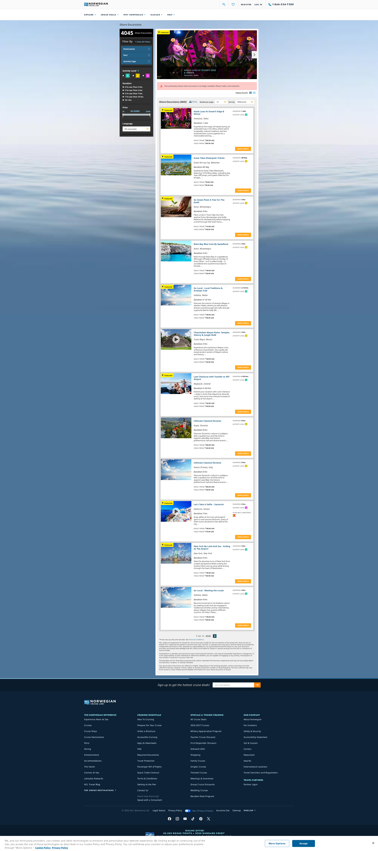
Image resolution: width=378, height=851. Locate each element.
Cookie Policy (43, 847)
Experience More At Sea (96, 719)
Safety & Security (252, 731)
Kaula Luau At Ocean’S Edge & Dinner (200, 71)
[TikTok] (193, 818)
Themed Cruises (198, 772)
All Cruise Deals (198, 719)
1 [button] (246, 115)
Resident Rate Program (202, 796)
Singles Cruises (198, 766)
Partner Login (251, 784)
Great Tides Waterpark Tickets (209, 158)
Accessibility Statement (255, 737)
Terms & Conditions (196, 639)
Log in (258, 4)
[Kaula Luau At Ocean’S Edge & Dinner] (207, 54)
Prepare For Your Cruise (149, 725)
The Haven (89, 766)
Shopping (195, 754)
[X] (208, 818)
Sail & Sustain (251, 743)
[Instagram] (177, 818)
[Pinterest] (200, 818)
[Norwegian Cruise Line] (96, 4)
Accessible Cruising (147, 737)
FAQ (139, 749)
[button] (138, 71)
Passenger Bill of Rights (149, 766)
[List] (254, 93)
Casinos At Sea (91, 772)
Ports (86, 743)
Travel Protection (145, 760)
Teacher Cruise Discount (202, 737)
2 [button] (246, 161)
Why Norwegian (133, 15)
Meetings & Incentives (201, 778)
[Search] (224, 4)
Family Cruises (197, 760)
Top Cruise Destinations (99, 790)
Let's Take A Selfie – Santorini (209, 504)
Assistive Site (223, 810)
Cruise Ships (90, 731)
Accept (303, 843)
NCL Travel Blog (92, 784)
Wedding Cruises (199, 790)
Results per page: (207, 102)
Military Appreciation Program (205, 731)
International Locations (255, 766)
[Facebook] (169, 818)
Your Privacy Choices (202, 810)
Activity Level (130, 71)
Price (125, 107)
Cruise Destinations (94, 737)
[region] (189, 843)
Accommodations (93, 760)
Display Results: (242, 93)
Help (169, 15)
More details (243, 149)
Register (246, 4)
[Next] (214, 636)
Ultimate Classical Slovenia (207, 420)
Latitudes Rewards (93, 778)
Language (128, 123)
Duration (127, 83)
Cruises (88, 725)
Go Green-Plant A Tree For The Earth (209, 201)
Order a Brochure (146, 731)
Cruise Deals (108, 15)
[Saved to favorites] (187, 124)
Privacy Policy (59, 847)
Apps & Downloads (147, 743)
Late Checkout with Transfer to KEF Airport (212, 378)
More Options (277, 843)
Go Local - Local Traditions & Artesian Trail (208, 289)
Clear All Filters (143, 42)
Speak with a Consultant (149, 800)
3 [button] (246, 508)
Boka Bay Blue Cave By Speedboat (211, 244)
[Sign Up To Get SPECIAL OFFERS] (257, 684)
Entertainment (91, 754)
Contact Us (142, 790)
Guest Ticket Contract (148, 772)
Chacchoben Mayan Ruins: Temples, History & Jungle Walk (212, 333)
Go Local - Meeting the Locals (209, 590)
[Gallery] (250, 93)
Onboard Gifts (197, 749)
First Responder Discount (203, 743)
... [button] (213, 135)
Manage (155, 15)
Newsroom (249, 754)
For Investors (250, 725)
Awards (247, 760)
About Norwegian (253, 719)
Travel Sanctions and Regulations (261, 772)
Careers (248, 749)
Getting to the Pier (146, 784)
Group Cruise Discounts (202, 784)
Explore (89, 15)
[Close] (373, 843)
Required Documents (148, 754)
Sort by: (232, 102)
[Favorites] (233, 4)
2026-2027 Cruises (199, 725)
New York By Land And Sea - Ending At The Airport (212, 547)
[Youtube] (185, 818)
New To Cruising (145, 719)
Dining (87, 749)
